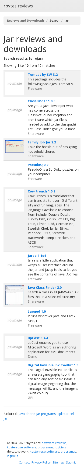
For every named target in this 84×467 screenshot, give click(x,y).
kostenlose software (21, 447)
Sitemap (58, 462)
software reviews (54, 443)
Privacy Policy (41, 462)
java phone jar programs (37, 413)
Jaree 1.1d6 (37, 255)
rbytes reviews (18, 6)
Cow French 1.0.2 (41, 191)
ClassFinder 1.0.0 (41, 101)
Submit (71, 462)
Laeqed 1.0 (37, 311)
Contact (24, 462)
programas (45, 447)
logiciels (60, 447)
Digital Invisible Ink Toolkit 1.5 (53, 365)
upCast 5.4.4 (38, 338)
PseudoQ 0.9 (38, 164)
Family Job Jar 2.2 (42, 142)
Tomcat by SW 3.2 (43, 74)
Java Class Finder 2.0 (45, 287)
